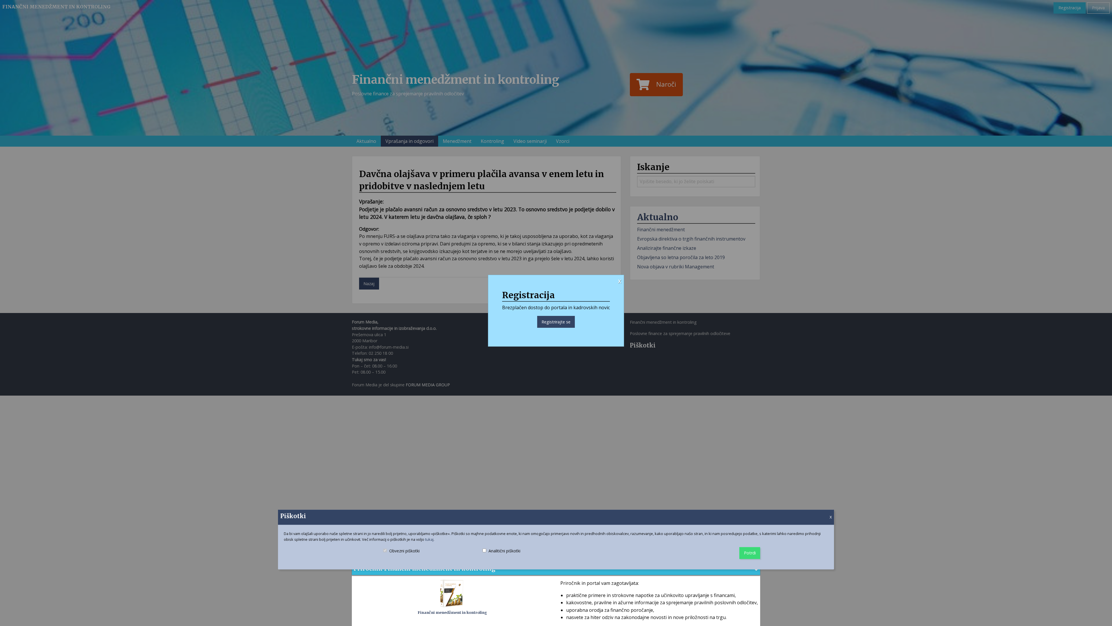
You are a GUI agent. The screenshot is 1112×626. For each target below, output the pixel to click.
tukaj (429, 539)
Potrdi (750, 553)
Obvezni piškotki (404, 556)
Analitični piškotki (502, 556)
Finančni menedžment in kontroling (452, 612)
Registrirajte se (556, 322)
